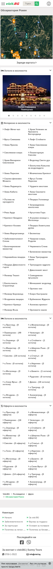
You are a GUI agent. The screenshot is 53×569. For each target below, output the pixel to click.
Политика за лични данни (17, 530)
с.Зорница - (11, 341)
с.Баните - (40, 371)
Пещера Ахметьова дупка (39, 226)
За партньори (11, 526)
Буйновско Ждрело (39, 299)
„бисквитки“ (23, 563)
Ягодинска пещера (14, 299)
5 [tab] (26, 115)
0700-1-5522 (10, 554)
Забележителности (14, 522)
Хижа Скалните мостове (36, 193)
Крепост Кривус (12, 304)
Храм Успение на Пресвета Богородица (37, 131)
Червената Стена (38, 246)
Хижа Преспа (11, 145)
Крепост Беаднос (13, 218)
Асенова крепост (38, 304)
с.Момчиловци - (38, 326)
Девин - (39, 382)
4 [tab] (22, 115)
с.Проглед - (11, 326)
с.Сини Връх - (12, 383)
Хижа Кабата (10, 192)
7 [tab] (35, 115)
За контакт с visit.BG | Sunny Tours (22, 550)
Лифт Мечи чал (12, 129)
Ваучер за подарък (38, 522)
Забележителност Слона (13, 240)
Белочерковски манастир (11, 247)
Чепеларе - (36, 333)
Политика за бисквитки (40, 530)
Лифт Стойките (37, 139)
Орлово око (35, 288)
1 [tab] (8, 115)
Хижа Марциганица (14, 233)
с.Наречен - (36, 364)
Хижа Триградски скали (38, 258)
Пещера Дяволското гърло (14, 266)
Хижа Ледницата (12, 186)
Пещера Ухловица (39, 199)
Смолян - (15, 356)
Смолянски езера (13, 152)
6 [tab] (30, 115)
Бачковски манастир (40, 252)
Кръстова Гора (37, 212)
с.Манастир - (11, 349)
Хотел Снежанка (27, 107)
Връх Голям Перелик (35, 179)
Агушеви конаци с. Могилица (38, 219)
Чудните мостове (38, 186)
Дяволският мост (38, 270)
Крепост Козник (12, 225)
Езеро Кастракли (38, 294)
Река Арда (9, 212)
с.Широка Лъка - (38, 349)
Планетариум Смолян (36, 153)
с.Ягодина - (11, 396)
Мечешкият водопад (40, 283)
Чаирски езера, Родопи (37, 240)
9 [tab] (44, 115)
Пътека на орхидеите (9, 200)
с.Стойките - (36, 341)
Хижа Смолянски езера (37, 146)
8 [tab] (39, 115)
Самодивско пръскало (35, 276)
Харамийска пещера (14, 257)
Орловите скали (38, 310)
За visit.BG (34, 517)
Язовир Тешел (11, 275)
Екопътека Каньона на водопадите (39, 166)
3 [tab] (17, 115)
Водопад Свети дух (39, 160)
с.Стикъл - (35, 357)
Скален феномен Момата (12, 179)
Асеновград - (37, 396)
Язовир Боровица (13, 294)
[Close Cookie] (50, 563)
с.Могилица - (11, 372)
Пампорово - (12, 333)
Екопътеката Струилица (10, 284)
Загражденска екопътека (36, 206)
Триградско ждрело (39, 265)
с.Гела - (13, 363)
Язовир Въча (11, 310)
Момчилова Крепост (40, 173)
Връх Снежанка (12, 139)
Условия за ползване (39, 526)
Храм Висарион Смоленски (11, 161)
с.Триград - (36, 388)
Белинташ (34, 233)
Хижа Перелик (11, 173)
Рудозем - (40, 376)
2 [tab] (13, 115)
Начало (8, 517)
